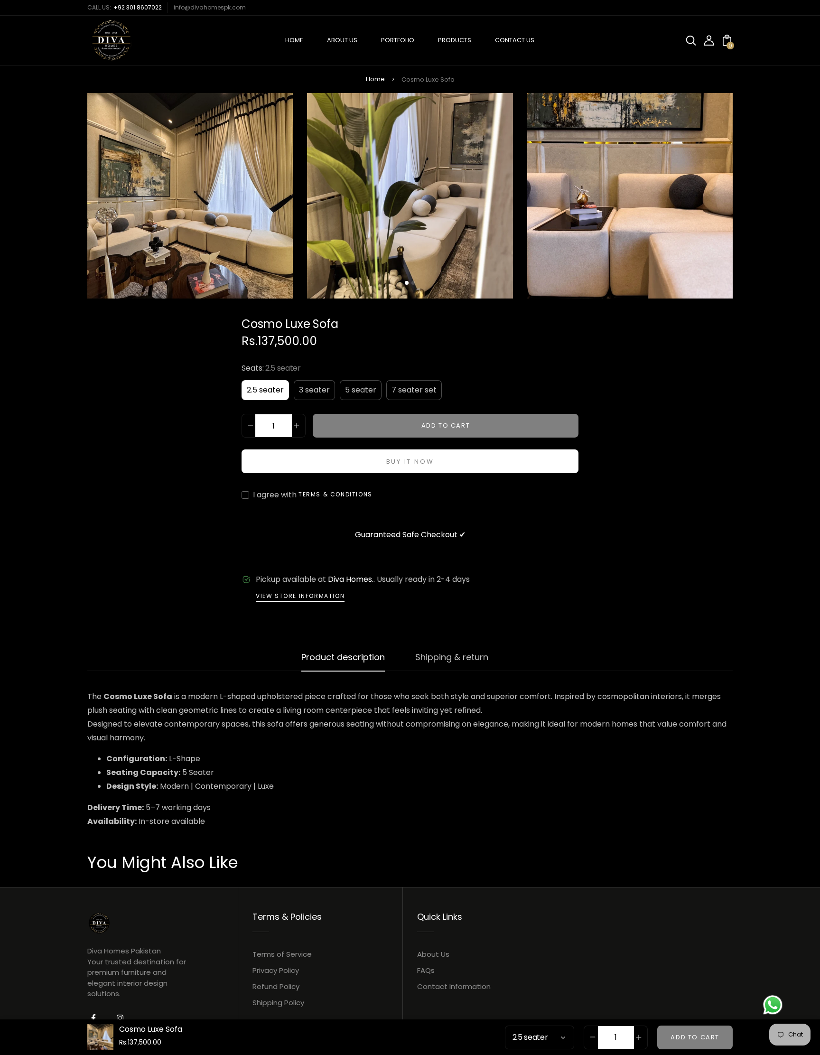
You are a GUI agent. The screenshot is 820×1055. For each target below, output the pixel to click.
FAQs (426, 970)
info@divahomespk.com (210, 7)
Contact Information (454, 986)
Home (375, 79)
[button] (407, 283)
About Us (433, 954)
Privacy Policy (275, 970)
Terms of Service (282, 954)
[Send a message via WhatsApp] (773, 1005)
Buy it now (410, 461)
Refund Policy (275, 986)
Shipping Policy (278, 1003)
